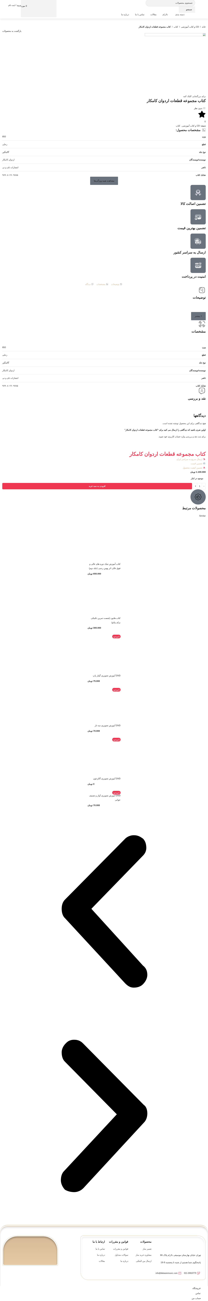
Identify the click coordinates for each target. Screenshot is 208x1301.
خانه (204, 27)
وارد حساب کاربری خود (174, 436)
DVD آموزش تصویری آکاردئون (106, 778)
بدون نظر (198, 108)
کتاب (176, 27)
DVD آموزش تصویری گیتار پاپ (106, 675)
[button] (104, 181)
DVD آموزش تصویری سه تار (107, 725)
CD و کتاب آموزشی (190, 27)
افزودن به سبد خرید (97, 486)
